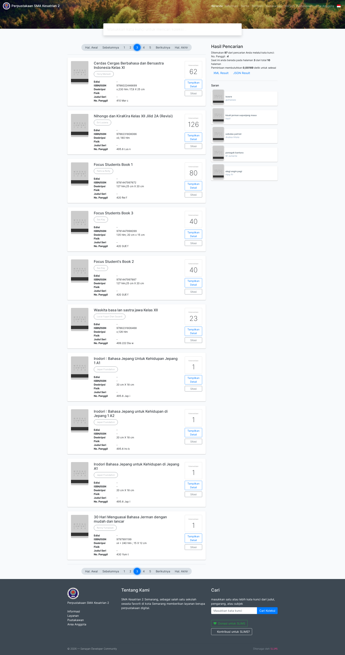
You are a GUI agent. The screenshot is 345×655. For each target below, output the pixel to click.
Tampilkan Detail (193, 84)
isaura (229, 96)
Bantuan (257, 6)
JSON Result (241, 73)
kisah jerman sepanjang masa (241, 115)
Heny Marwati (104, 74)
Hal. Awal (91, 47)
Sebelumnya (110, 47)
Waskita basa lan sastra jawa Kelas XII (126, 310)
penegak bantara (234, 152)
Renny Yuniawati (105, 527)
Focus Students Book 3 (113, 213)
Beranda (217, 6)
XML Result (221, 73)
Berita (245, 6)
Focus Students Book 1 (113, 164)
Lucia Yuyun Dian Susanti (109, 316)
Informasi (232, 6)
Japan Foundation (106, 369)
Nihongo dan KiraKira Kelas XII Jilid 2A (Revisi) (133, 116)
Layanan (73, 615)
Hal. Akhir (181, 47)
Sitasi (193, 93)
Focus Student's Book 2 (114, 261)
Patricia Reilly (103, 171)
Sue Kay (101, 219)
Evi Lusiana (102, 122)
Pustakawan (274, 6)
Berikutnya (163, 47)
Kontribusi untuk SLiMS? (233, 631)
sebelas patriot (234, 134)
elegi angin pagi (234, 171)
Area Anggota (324, 6)
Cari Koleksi (267, 610)
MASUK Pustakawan (298, 6)
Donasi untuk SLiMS (231, 623)
